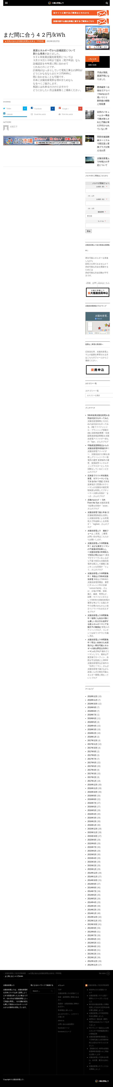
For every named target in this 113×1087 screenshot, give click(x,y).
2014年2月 (92, 910)
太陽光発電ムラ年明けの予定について (103, 161)
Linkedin (10, 114)
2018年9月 (92, 707)
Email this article (40, 114)
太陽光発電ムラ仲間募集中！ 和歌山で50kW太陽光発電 (98, 576)
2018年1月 (92, 737)
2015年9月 (92, 840)
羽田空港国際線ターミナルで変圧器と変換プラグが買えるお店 (103, 144)
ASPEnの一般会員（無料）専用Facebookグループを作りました (99, 1022)
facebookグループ (64, 1031)
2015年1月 (92, 869)
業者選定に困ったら (65, 1010)
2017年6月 (92, 762)
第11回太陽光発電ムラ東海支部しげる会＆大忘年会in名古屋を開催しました (99, 1007)
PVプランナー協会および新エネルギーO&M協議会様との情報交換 (99, 1031)
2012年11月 (93, 965)
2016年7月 (92, 803)
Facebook (38, 109)
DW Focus (56, 3)
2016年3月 (92, 818)
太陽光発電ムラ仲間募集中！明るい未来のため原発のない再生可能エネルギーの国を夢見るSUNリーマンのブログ (98, 645)
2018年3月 (92, 729)
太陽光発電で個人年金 (97, 512)
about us (61, 1020)
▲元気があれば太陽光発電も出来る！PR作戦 (24, 41)
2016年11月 (93, 788)
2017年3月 (92, 773)
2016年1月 (92, 825)
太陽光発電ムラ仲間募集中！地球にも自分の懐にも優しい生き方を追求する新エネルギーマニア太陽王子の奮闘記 (98, 621)
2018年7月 (92, 715)
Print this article (67, 114)
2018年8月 (92, 711)
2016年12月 (93, 785)
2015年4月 (92, 858)
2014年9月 (92, 884)
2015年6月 (92, 851)
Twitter (8, 108)
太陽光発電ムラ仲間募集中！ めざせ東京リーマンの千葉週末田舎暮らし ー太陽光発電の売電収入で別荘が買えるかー (98, 549)
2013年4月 (92, 946)
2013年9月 (92, 928)
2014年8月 (92, 887)
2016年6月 (92, 807)
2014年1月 (92, 913)
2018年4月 (92, 726)
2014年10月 (93, 880)
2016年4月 (92, 814)
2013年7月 (92, 935)
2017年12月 (93, 740)
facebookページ (63, 1028)
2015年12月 (93, 829)
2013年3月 (92, 950)
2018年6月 (92, 718)
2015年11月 (93, 832)
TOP (59, 989)
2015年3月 (92, 862)
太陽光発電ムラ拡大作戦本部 (98, 985)
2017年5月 (92, 766)
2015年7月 (92, 847)
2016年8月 (92, 799)
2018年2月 (92, 733)
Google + (65, 109)
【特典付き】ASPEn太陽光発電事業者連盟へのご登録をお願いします (99, 1051)
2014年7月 (92, 891)
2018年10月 (93, 704)
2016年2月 (92, 821)
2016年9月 (92, 796)
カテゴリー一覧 (92, 391)
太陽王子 (14, 126)
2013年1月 (92, 957)
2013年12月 (93, 917)
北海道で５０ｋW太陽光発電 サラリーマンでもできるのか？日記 (98, 478)
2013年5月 (92, 943)
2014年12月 (93, 873)
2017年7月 (92, 759)
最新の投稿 (92, 65)
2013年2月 (92, 954)
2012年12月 (93, 961)
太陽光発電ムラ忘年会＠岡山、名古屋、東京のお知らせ (98, 1060)
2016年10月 (93, 792)
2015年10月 (93, 836)
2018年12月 (93, 696)
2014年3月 (92, 906)
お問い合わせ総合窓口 (66, 1024)
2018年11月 (93, 700)
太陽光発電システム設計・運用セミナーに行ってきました (98, 998)
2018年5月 (92, 722)
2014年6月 (92, 895)
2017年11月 (93, 744)
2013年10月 (93, 924)
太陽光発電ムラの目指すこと (68, 993)
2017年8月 (92, 755)
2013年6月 (92, 939)
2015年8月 (92, 843)
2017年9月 (92, 751)
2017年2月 (92, 777)
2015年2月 (92, 865)
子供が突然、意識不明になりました (103, 75)
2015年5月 (92, 854)
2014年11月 (93, 876)
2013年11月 (93, 921)
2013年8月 (92, 932)
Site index (102, 973)
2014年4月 (92, 902)
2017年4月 (92, 770)
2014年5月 (92, 899)
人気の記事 (92, 59)
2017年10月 (93, 748)
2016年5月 (92, 810)
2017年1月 (92, 781)
